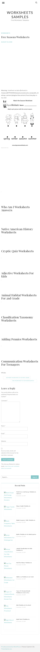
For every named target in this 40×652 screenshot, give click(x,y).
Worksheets (5, 33)
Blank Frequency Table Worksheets (25, 520)
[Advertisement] (20, 64)
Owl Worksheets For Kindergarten (23, 380)
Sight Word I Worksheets (23, 619)
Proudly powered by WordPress (11, 647)
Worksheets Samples (20, 14)
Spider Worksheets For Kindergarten (26, 534)
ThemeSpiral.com (6, 649)
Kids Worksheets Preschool (23, 605)
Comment (4, 400)
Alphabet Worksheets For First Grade (17, 377)
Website (3, 441)
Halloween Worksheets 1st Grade (25, 577)
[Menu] (3, 3)
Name (3, 426)
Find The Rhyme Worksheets (24, 562)
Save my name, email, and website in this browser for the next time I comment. (9, 453)
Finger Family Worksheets (23, 506)
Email (3, 433)
